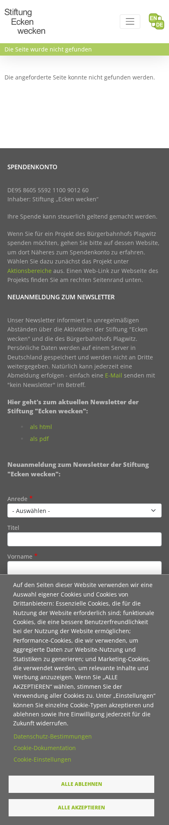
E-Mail (113, 375)
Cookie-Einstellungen (42, 759)
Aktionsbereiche (29, 271)
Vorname (19, 556)
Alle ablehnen (81, 784)
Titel (13, 527)
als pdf (39, 439)
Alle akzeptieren (81, 807)
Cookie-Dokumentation (45, 748)
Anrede (17, 499)
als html (41, 427)
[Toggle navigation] (130, 21)
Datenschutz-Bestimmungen (53, 736)
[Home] (25, 13)
